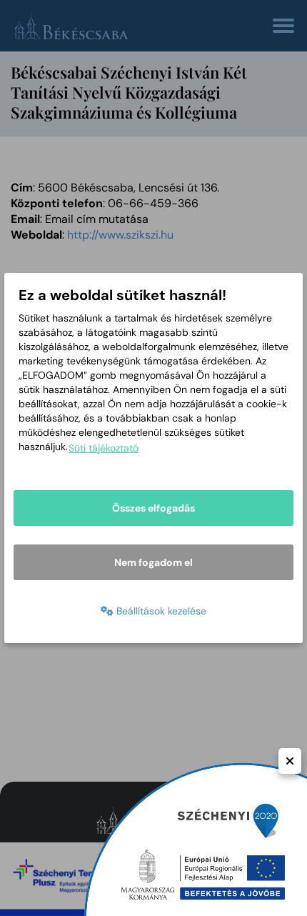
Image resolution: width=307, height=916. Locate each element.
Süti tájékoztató (104, 448)
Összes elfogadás (153, 508)
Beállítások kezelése (160, 610)
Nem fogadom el (153, 562)
